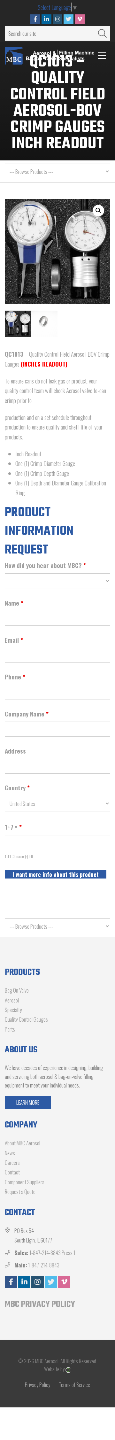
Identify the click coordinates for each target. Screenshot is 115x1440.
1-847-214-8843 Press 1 (52, 1253)
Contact (12, 1172)
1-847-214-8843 (43, 1265)
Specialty (13, 1010)
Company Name (27, 713)
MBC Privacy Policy (40, 1304)
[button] (98, 210)
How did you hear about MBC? (45, 565)
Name (14, 602)
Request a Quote (20, 1192)
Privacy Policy (37, 1385)
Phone (15, 676)
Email (14, 639)
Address (15, 750)
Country (17, 787)
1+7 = (13, 826)
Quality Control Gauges (26, 1019)
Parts (10, 1029)
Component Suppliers (24, 1182)
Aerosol (12, 1000)
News (10, 1153)
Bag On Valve (17, 990)
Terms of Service (74, 1385)
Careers (12, 1162)
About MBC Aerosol (22, 1143)
